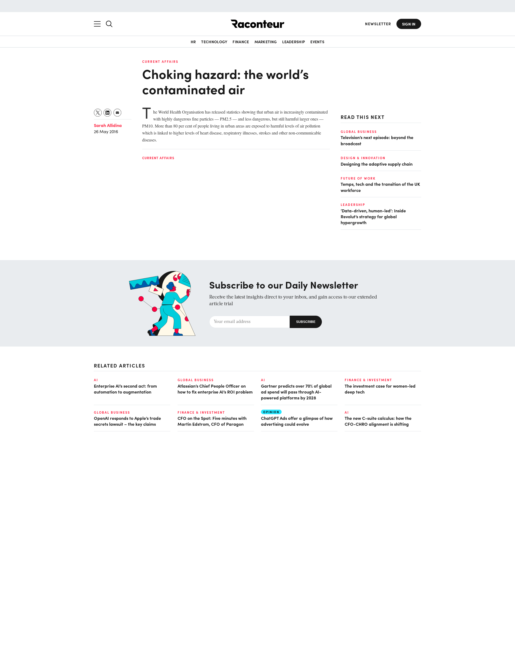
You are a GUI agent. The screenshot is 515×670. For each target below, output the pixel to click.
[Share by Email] (117, 112)
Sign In (408, 24)
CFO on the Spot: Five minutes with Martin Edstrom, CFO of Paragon (212, 421)
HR (193, 41)
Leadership (293, 41)
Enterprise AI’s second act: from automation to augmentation (125, 389)
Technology (214, 41)
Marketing (266, 41)
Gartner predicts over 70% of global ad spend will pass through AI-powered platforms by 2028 (296, 392)
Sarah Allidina (108, 125)
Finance (241, 41)
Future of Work (358, 178)
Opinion (271, 412)
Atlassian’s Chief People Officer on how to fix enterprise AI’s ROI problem (215, 389)
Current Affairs (160, 61)
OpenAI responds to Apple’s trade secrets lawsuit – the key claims (127, 421)
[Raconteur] (257, 24)
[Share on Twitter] (98, 112)
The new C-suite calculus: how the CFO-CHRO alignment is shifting (378, 421)
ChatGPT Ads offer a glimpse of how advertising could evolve (297, 421)
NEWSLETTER (378, 23)
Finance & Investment (368, 380)
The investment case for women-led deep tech (380, 389)
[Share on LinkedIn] (108, 112)
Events (317, 41)
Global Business (359, 131)
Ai (96, 380)
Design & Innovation (363, 158)
